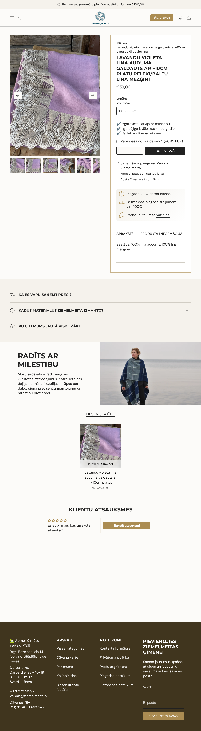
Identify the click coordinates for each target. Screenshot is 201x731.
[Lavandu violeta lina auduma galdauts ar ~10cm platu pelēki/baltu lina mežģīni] (100, 446)
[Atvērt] (12, 17)
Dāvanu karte (67, 657)
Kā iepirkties (67, 675)
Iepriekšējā (18, 95)
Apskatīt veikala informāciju (140, 179)
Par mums (65, 666)
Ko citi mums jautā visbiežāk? (49, 326)
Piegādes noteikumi (115, 675)
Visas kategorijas (70, 648)
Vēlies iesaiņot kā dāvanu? (151, 141)
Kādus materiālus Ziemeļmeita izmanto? (61, 310)
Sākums (122, 43)
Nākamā (93, 95)
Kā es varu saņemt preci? (45, 295)
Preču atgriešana (113, 666)
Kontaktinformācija (115, 648)
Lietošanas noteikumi (117, 685)
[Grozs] (188, 17)
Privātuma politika (114, 657)
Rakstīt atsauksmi (127, 525)
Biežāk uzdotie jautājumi (68, 687)
